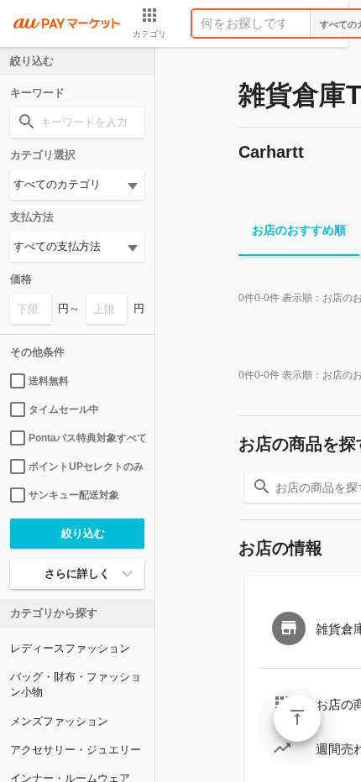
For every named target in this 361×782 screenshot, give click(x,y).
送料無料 (49, 381)
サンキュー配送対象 (74, 495)
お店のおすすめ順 (299, 230)
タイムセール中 (64, 409)
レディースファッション (70, 648)
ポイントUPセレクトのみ (86, 466)
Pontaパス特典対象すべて (86, 438)
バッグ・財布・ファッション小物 (75, 684)
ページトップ (297, 718)
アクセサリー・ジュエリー (75, 749)
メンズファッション (59, 721)
